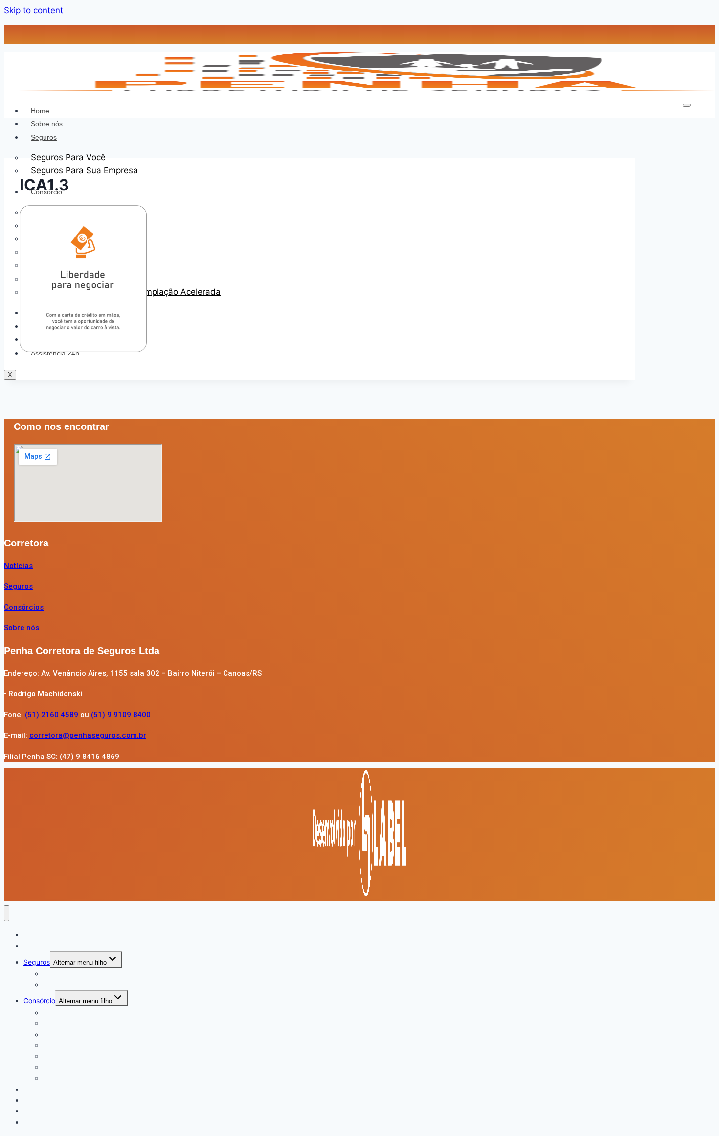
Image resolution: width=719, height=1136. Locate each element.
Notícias (18, 565)
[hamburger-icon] (687, 105)
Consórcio (39, 1000)
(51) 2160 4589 (51, 714)
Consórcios (24, 607)
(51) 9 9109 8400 (121, 714)
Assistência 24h (48, 1122)
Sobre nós (47, 124)
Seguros (44, 137)
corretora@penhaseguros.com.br (87, 735)
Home (40, 111)
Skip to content (33, 10)
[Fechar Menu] (6, 913)
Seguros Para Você (68, 157)
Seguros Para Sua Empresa (84, 170)
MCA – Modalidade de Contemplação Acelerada (119, 1078)
